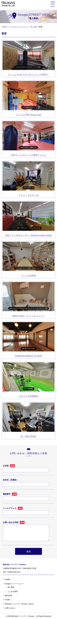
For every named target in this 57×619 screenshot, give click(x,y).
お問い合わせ (10, 608)
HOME (4, 26)
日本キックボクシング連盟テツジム (28, 154)
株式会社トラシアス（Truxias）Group (19, 604)
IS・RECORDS (28, 436)
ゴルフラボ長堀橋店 (28, 396)
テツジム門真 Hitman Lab (28, 114)
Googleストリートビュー (14, 583)
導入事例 (33, 26)
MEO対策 (8, 595)
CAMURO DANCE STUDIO (28, 355)
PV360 (7, 599)
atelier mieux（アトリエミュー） (28, 315)
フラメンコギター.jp (28, 195)
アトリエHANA (28, 275)
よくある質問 (12, 591)
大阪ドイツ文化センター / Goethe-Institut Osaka (28, 235)
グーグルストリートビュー (18, 26)
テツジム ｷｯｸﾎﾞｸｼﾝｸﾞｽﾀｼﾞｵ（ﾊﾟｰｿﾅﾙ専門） (28, 74)
